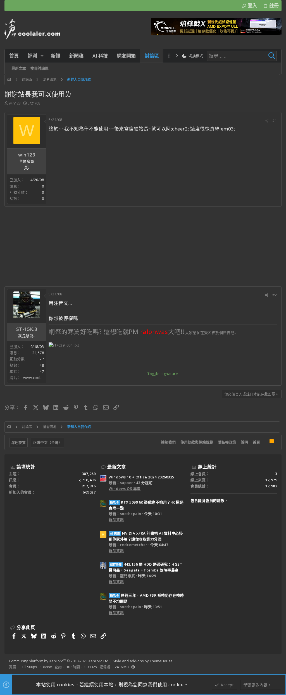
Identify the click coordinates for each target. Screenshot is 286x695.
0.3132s (90, 666)
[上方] (264, 442)
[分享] (266, 120)
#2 (274, 294)
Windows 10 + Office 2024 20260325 (141, 477)
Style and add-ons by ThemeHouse (143, 660)
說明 (244, 442)
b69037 (89, 492)
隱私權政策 (227, 442)
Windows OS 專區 (125, 488)
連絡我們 (168, 442)
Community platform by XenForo (59, 660)
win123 (15, 103)
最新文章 (116, 467)
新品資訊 (116, 519)
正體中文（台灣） (47, 442)
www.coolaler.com (39, 377)
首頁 (256, 442)
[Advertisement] (143, 246)
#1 (274, 120)
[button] (42, 56)
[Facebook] (274, 663)
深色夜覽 (18, 442)
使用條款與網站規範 (196, 442)
